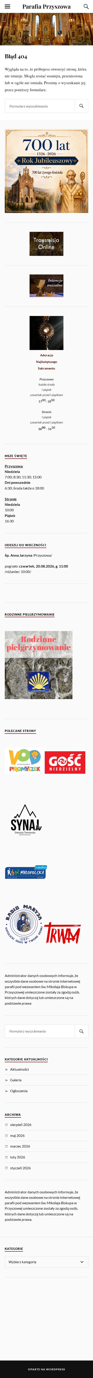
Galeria (15, 1080)
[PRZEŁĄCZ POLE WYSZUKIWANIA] (85, 6)
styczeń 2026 (20, 1168)
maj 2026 (17, 1135)
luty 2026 (17, 1157)
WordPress (55, 1369)
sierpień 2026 (20, 1124)
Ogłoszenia (19, 1091)
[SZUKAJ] (81, 106)
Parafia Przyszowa (46, 6)
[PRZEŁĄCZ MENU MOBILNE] (7, 6)
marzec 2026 (20, 1146)
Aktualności (19, 1069)
